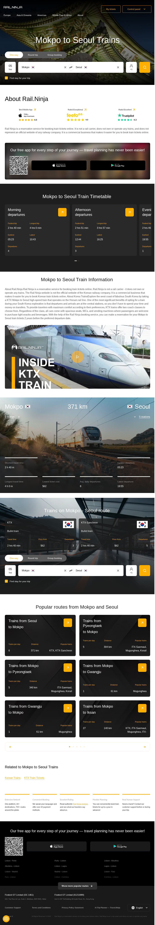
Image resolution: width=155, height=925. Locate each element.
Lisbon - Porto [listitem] (10, 861)
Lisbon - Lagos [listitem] (60, 866)
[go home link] (13, 7)
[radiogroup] (36, 55)
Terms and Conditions (41, 908)
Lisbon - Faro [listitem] (109, 872)
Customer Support (13, 908)
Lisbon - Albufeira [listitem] (111, 861)
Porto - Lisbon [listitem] (60, 861)
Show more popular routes (75, 886)
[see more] (62, 212)
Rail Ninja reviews (80, 804)
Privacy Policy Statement (73, 908)
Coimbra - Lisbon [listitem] (111, 877)
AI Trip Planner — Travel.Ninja (107, 908)
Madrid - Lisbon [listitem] (60, 872)
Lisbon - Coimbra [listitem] (61, 877)
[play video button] (77, 357)
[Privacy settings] (6, 918)
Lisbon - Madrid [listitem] (11, 872)
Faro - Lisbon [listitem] (10, 877)
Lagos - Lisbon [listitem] (110, 866)
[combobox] (38, 67)
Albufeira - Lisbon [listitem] (12, 866)
